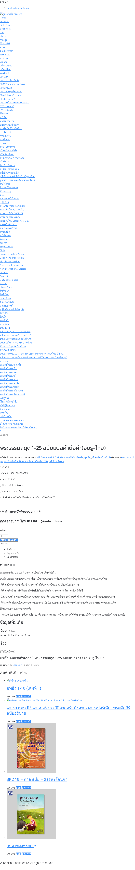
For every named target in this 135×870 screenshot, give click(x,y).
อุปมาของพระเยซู (21, 845)
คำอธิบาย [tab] (11, 549)
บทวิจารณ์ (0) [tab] (13, 556)
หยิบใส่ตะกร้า (9, 540)
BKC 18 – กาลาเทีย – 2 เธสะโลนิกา (37, 779)
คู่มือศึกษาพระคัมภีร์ (46, 457)
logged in (17, 664)
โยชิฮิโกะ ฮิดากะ (56, 461)
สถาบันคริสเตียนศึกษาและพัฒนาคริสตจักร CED (26, 461)
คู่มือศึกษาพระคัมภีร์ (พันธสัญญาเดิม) (74, 457)
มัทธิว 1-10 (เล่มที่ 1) (24, 688)
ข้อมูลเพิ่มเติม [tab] (13, 553)
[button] (23, 696)
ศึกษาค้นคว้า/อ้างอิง (101, 457)
